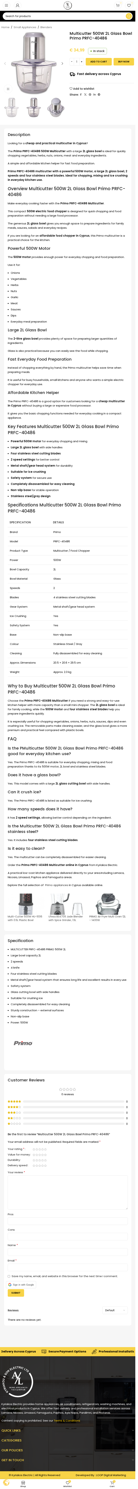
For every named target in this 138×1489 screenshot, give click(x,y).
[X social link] (85, 94)
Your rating (16, 1149)
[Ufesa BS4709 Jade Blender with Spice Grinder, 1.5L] (67, 904)
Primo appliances (56, 885)
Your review (16, 1172)
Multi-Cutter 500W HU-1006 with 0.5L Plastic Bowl (25, 918)
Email (12, 1260)
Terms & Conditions (67, 1420)
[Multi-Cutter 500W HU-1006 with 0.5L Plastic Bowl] (26, 904)
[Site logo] (67, 5)
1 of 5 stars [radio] (34, 1149)
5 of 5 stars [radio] (45, 1149)
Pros (10, 1214)
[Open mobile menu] (6, 5)
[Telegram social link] (99, 94)
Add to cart (98, 61)
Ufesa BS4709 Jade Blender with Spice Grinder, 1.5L (66, 918)
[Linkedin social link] (94, 94)
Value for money (19, 1154)
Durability (14, 1160)
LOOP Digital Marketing (111, 1475)
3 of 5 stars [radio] (39, 1149)
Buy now (123, 61)
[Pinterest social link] (90, 94)
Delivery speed (17, 1165)
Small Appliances (25, 27)
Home (5, 27)
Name (13, 1245)
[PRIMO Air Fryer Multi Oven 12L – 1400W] (107, 904)
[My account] (17, 5)
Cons (11, 1230)
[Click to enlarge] (8, 89)
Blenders (46, 27)
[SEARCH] (129, 16)
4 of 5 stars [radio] (42, 1149)
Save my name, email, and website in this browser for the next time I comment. (65, 1276)
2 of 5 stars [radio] (36, 1149)
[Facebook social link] (81, 94)
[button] (5, 63)
